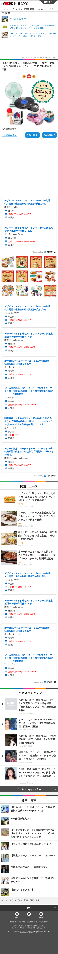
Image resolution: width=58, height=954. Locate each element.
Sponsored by (38, 252)
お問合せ (13, 921)
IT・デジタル (17, 9)
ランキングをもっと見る (29, 789)
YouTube (41, 917)
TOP (29, 907)
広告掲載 (22, 921)
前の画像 (33, 135)
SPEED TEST (29, 9)
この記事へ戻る (9, 135)
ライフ (52, 9)
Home (16, 917)
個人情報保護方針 (42, 921)
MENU (47, 2)
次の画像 (48, 135)
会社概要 (30, 921)
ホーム (6, 9)
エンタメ (40, 9)
